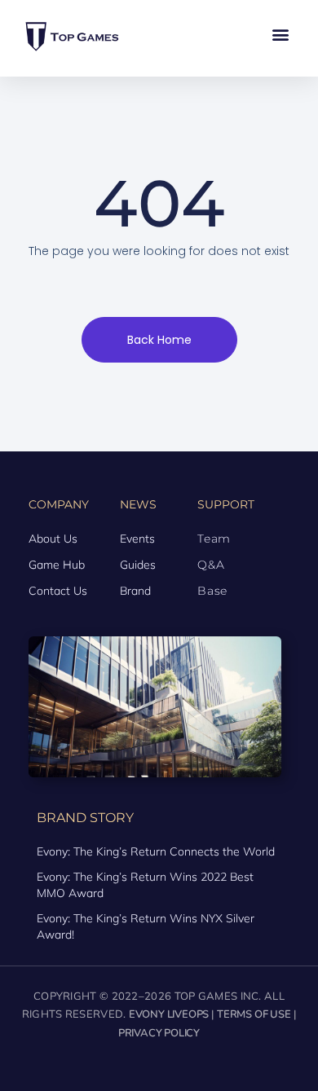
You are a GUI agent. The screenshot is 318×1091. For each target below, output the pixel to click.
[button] (280, 33)
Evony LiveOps (169, 1014)
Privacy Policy (159, 1033)
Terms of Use (254, 1014)
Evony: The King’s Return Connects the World (156, 851)
